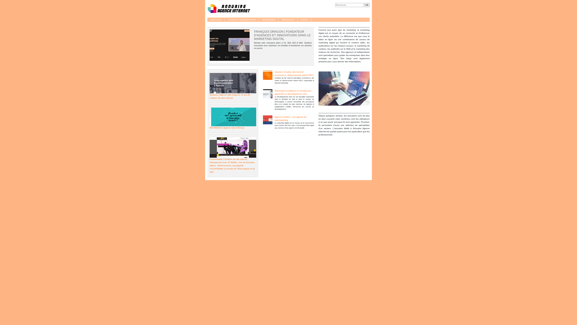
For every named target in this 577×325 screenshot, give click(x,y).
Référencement (288, 20)
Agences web (215, 20)
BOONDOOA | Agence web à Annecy (227, 128)
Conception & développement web (242, 20)
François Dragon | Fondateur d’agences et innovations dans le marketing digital (282, 35)
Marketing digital (269, 20)
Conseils (304, 20)
